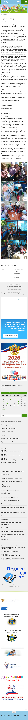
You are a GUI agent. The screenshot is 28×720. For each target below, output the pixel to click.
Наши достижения (7, 516)
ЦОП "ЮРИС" (23, 715)
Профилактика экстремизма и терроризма (11, 485)
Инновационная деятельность (10, 425)
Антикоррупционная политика (12, 481)
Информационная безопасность (12, 478)
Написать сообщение (11, 335)
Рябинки (4, 14)
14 (18, 401)
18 (7, 403)
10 (3, 401)
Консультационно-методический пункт (13, 512)
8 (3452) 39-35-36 (11, 462)
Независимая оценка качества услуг (12, 471)
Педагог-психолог (7, 431)
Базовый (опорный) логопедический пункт (12, 508)
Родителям (4, 519)
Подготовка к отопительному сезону (12, 531)
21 (18, 403)
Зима (2, 269)
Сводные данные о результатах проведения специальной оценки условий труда (11, 491)
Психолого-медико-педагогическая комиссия (12, 535)
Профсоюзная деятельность (10, 500)
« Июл (3, 409)
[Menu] (26, 2)
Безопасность (5, 474)
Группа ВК (4, 527)
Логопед (3, 435)
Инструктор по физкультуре (10, 438)
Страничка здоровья (7, 504)
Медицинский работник (8, 428)
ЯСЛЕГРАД (4, 539)
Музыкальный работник (9, 442)
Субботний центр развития (9, 497)
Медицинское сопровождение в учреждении (11, 523)
